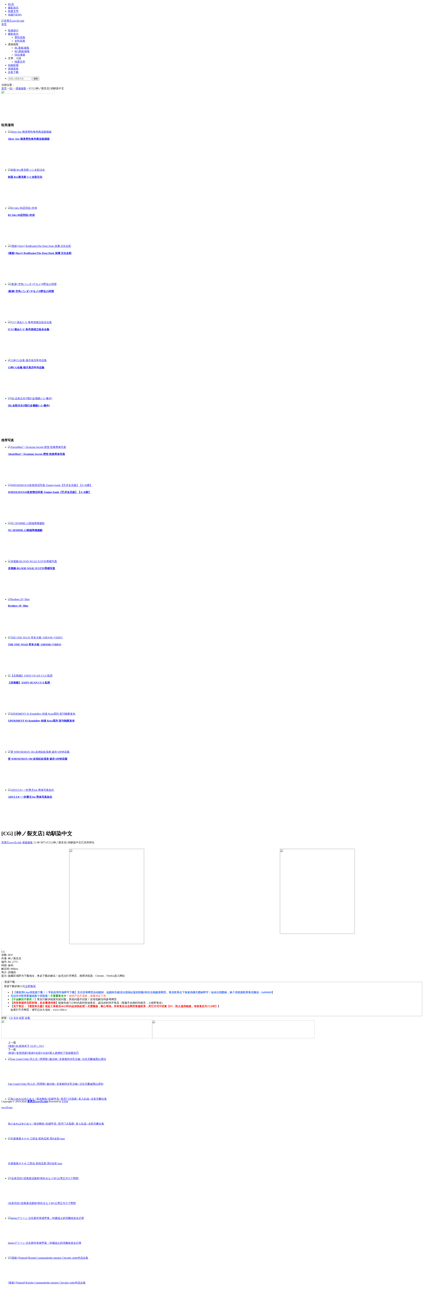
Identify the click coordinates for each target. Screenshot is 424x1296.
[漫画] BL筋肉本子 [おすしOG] (26, 1046)
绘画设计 (13, 30)
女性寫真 (20, 40)
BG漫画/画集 (22, 51)
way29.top (6, 1107)
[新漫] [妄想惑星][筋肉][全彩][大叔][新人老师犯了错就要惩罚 (43, 1053)
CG (11, 1017)
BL (11, 88)
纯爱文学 (13, 11)
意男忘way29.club (11, 842)
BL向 (11, 4)
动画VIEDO (15, 14)
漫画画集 (21, 88)
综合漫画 (20, 54)
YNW (65, 1101)
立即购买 (30, 986)
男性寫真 (20, 37)
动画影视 (13, 65)
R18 (16, 1017)
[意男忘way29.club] (12, 20)
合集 (27, 1017)
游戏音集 (13, 68)
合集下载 (13, 72)
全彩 (21, 1017)
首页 (4, 24)
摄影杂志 (13, 7)
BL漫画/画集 (22, 47)
